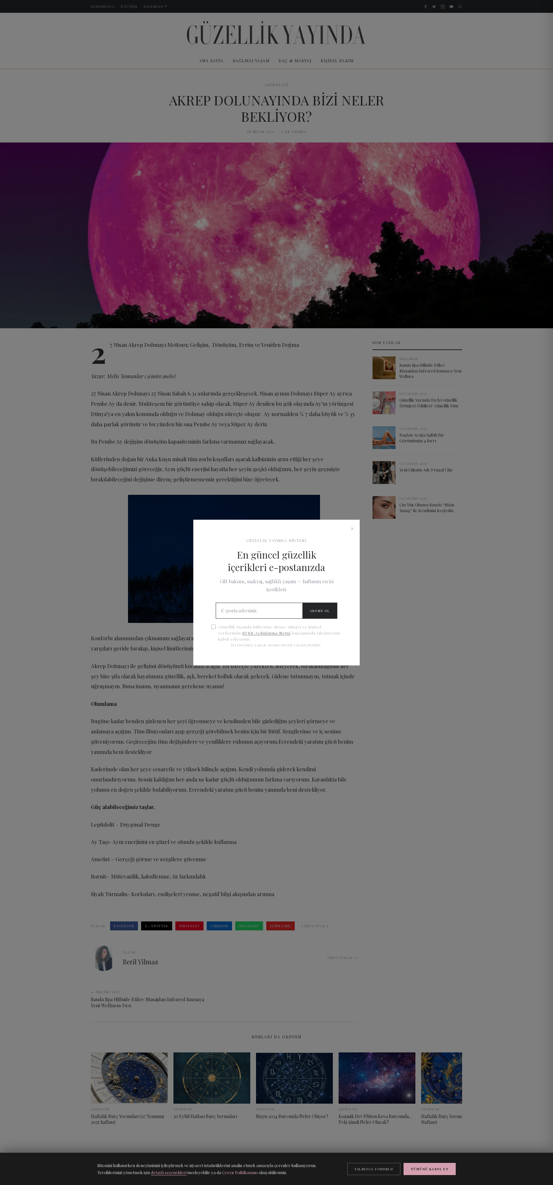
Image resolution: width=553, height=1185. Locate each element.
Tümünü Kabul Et (430, 1169)
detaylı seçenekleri (169, 1172)
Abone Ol (320, 611)
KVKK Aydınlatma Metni (266, 632)
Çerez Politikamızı (240, 1172)
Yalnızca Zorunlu (374, 1169)
